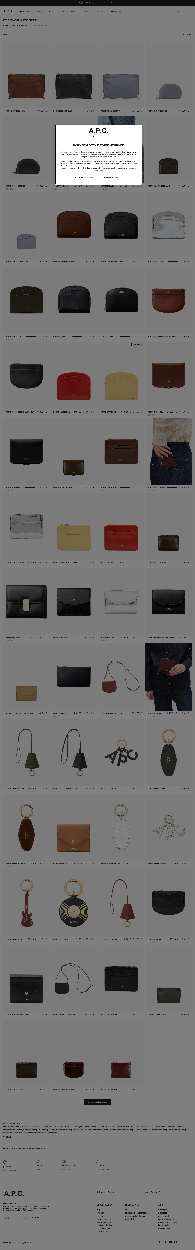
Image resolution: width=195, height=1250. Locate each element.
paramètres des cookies (83, 177)
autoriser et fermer (111, 177)
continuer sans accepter (98, 137)
